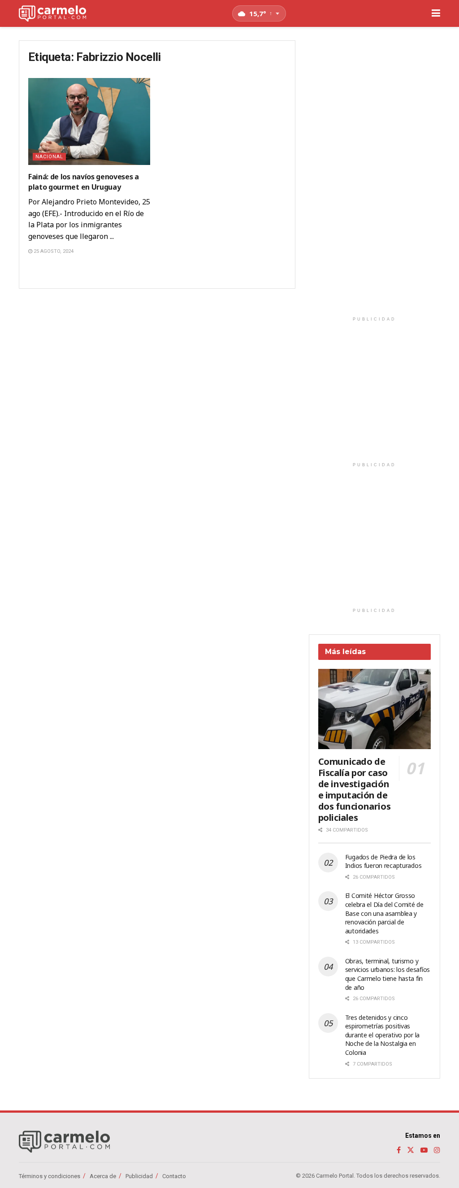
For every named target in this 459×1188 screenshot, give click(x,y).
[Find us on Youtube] (424, 1150)
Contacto (174, 1176)
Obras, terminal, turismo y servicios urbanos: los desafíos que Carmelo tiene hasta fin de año (387, 974)
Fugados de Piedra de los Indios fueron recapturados (383, 861)
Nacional (49, 157)
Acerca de (103, 1176)
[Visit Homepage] (52, 13)
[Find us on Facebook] (399, 1150)
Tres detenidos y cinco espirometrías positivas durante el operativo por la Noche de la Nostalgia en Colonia (382, 1035)
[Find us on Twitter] (410, 1150)
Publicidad (139, 1176)
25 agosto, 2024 (53, 251)
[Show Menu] (436, 13)
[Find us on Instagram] (437, 1150)
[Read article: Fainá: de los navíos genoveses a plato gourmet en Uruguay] (89, 121)
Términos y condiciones (49, 1176)
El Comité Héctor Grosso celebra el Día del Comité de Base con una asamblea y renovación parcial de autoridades (384, 913)
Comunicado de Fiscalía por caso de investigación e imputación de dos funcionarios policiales (354, 789)
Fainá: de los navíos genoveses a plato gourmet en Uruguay (83, 181)
